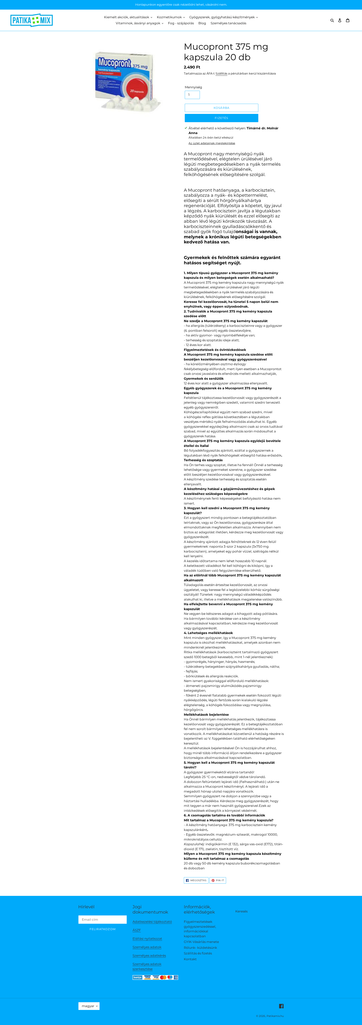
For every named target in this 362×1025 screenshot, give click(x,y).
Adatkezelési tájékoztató (152, 922)
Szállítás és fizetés (198, 953)
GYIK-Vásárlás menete (201, 942)
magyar (88, 1006)
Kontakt (190, 959)
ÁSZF (137, 930)
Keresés (241, 911)
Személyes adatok (147, 947)
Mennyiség (193, 87)
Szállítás (221, 73)
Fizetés (221, 118)
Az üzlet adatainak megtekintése (212, 143)
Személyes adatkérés (149, 955)
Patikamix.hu (275, 1016)
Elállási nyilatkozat (147, 938)
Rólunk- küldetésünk (200, 948)
